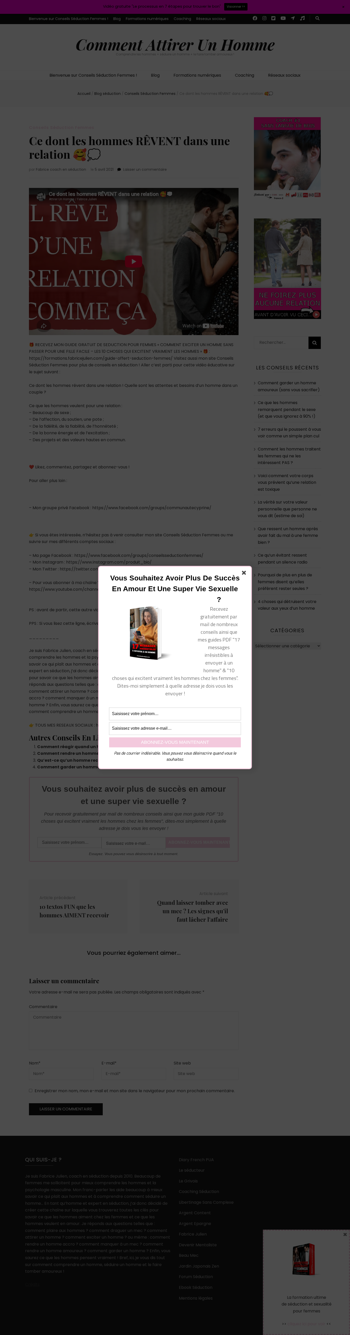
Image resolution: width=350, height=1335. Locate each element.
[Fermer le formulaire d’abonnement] (245, 574)
